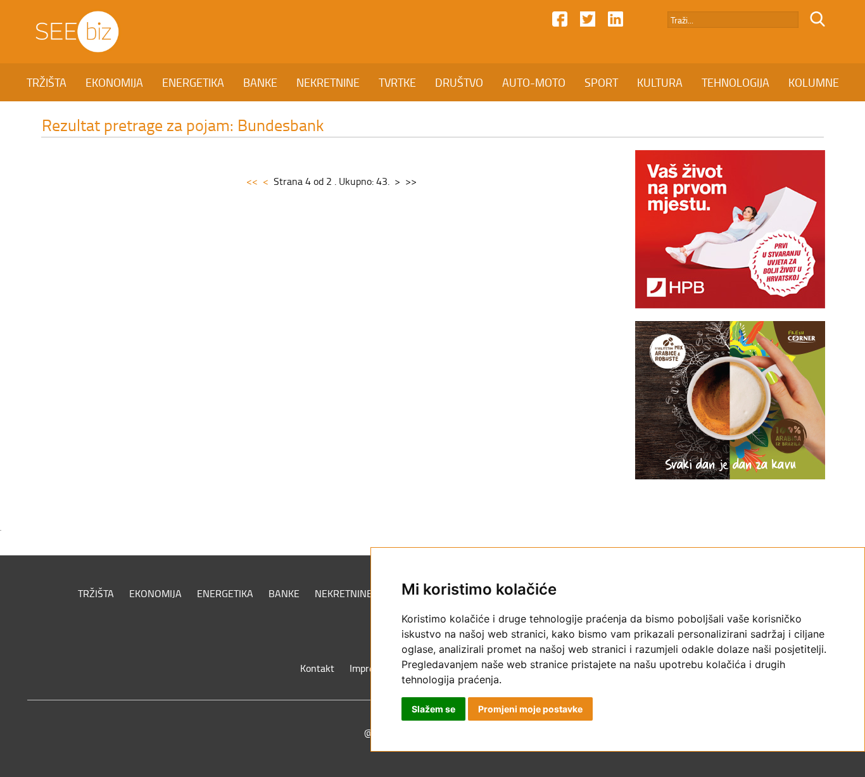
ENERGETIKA (193, 82)
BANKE (260, 82)
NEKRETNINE (328, 82)
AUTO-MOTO (533, 82)
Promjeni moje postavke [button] (530, 709)
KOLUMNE (813, 82)
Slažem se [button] (433, 709)
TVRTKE (397, 82)
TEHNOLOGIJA (735, 82)
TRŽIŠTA (46, 82)
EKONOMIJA (114, 82)
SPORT (601, 82)
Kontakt (317, 668)
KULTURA (660, 82)
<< (252, 181)
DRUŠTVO (459, 82)
